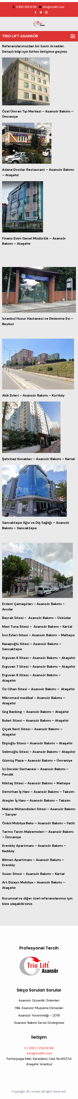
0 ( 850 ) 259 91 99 (39, 1048)
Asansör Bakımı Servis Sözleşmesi (39, 1022)
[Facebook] (35, 12)
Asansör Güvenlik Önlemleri (39, 1000)
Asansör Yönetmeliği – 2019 (39, 1015)
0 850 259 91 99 (26, 7)
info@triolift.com (53, 7)
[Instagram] (46, 12)
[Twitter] (41, 12)
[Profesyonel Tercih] (39, 23)
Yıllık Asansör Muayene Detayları (39, 1008)
